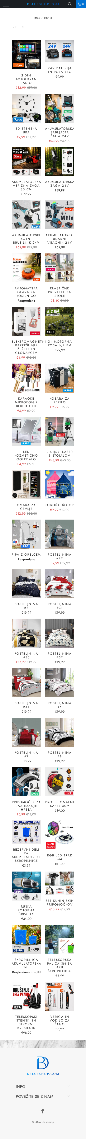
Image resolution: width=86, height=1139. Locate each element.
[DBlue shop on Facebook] (43, 1111)
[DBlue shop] (43, 4)
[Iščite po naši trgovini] (71, 4)
